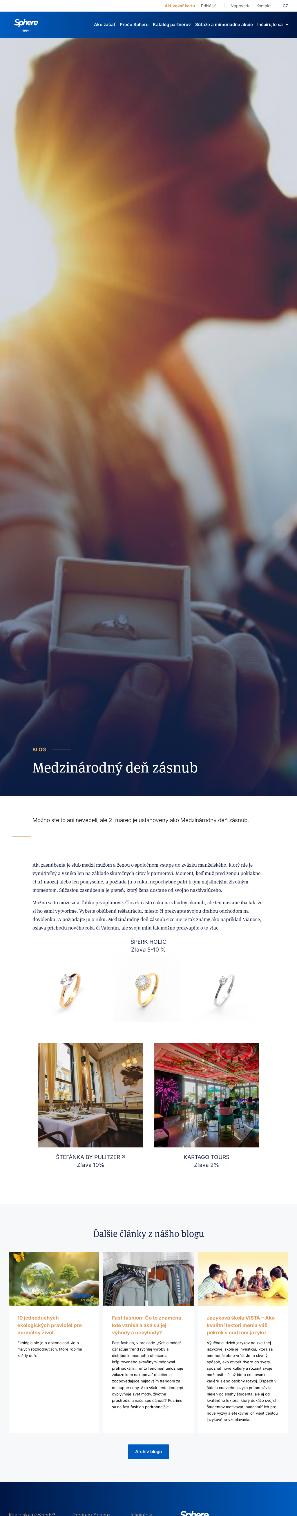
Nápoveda (241, 5)
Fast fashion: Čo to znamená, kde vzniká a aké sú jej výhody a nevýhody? (147, 1325)
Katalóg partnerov (172, 24)
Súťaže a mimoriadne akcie (224, 24)
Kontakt (263, 5)
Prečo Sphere (134, 24)
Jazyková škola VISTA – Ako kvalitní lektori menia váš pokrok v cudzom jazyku (241, 1325)
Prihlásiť (208, 5)
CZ (285, 5)
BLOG (39, 749)
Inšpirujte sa (270, 24)
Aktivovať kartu (180, 5)
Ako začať (104, 24)
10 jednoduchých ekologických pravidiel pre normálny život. (49, 1325)
